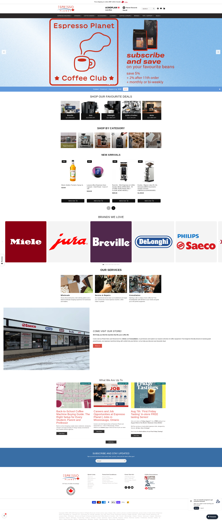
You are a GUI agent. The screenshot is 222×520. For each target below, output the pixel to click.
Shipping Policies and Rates (110, 483)
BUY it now (130, 89)
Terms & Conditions (107, 478)
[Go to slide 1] (107, 84)
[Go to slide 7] (112, 264)
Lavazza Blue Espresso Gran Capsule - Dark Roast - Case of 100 (97, 186)
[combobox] (148, 9)
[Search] (154, 8)
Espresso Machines (64, 15)
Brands (136, 15)
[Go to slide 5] (114, 84)
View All (125, 10)
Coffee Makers (89, 15)
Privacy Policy (106, 477)
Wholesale (90, 483)
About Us (90, 477)
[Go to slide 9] (115, 264)
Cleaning (113, 15)
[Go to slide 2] (109, 84)
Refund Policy (106, 480)
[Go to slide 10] (117, 264)
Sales (158, 15)
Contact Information (107, 481)
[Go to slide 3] (106, 264)
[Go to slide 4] (112, 84)
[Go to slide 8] (114, 264)
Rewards (90, 486)
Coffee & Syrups (125, 15)
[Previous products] (108, 208)
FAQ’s (89, 481)
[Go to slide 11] (118, 264)
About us (97, 345)
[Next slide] (218, 52)
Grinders (77, 15)
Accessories (102, 15)
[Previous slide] (4, 52)
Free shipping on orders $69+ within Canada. (107, 2)
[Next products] (113, 208)
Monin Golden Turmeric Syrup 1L (72, 185)
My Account (91, 484)
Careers (90, 488)
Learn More (108, 10)
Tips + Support (147, 15)
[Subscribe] (125, 461)
